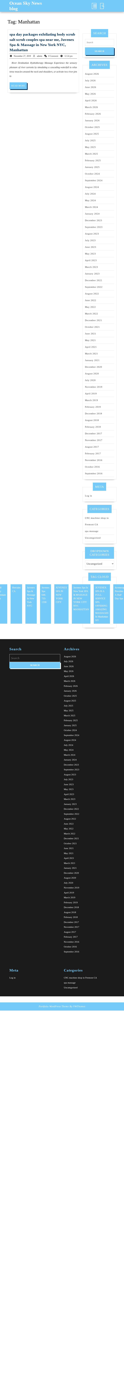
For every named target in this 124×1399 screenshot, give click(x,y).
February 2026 (93, 114)
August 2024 (92, 187)
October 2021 (92, 327)
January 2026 (92, 120)
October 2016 (92, 467)
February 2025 (93, 160)
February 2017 (93, 453)
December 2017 (93, 433)
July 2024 (90, 194)
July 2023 (90, 240)
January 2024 (92, 214)
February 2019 (93, 407)
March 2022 (91, 313)
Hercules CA (16, 589)
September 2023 (94, 227)
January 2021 (92, 360)
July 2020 (90, 380)
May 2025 (90, 147)
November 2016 (93, 460)
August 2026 (92, 74)
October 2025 (92, 127)
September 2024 (94, 180)
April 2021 (91, 347)
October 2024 (92, 174)
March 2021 (91, 353)
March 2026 (91, 107)
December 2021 (93, 320)
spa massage (91, 531)
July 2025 (90, 140)
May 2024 (90, 200)
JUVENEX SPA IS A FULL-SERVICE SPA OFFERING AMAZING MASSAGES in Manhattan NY (101, 604)
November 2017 (93, 440)
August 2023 (92, 234)
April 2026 (91, 100)
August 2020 (92, 373)
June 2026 (90, 87)
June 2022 (90, 300)
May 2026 (90, 94)
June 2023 (90, 247)
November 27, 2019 (22, 56)
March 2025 (91, 154)
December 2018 (93, 413)
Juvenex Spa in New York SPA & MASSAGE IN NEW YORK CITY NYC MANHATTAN (81, 598)
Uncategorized (93, 538)
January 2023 (92, 273)
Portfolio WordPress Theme (54, 1006)
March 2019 (91, 400)
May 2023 (90, 253)
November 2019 (93, 387)
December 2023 (93, 220)
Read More (19, 86)
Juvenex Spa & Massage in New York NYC (31, 596)
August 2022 (92, 293)
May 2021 (90, 340)
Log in (88, 496)
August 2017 (92, 447)
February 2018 (93, 427)
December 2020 (93, 367)
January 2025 (92, 167)
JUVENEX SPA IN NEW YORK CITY (61, 594)
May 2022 (90, 307)
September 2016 (94, 473)
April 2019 (91, 393)
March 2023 (91, 267)
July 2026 (90, 80)
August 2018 (92, 420)
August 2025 (92, 134)
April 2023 (91, 260)
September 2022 (94, 287)
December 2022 (93, 280)
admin (39, 56)
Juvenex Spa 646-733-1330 (45, 594)
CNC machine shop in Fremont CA (80, 978)
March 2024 (91, 207)
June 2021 (90, 333)
